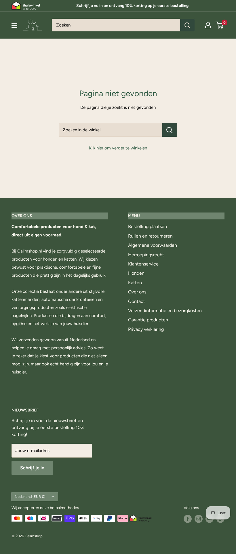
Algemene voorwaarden (152, 245)
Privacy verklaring (146, 329)
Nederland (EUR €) (30, 496)
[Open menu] (14, 25)
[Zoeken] (187, 25)
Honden (136, 273)
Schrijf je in (32, 467)
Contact (136, 301)
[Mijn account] (208, 25)
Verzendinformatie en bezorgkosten (165, 310)
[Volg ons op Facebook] (188, 519)
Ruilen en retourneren (150, 236)
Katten (135, 282)
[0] (219, 25)
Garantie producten (148, 319)
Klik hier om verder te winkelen (118, 148)
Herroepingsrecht (146, 254)
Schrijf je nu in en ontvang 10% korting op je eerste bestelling (132, 5)
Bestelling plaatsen (147, 226)
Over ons (137, 292)
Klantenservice (143, 264)
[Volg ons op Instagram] (199, 519)
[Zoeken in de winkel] (169, 130)
